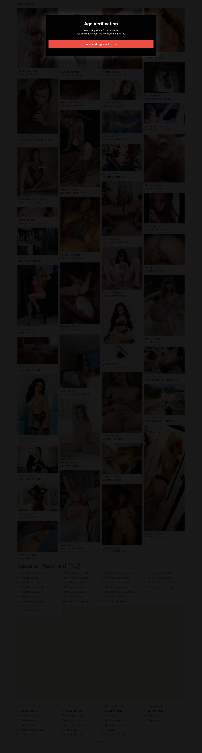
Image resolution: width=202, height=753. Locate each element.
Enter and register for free (101, 44)
